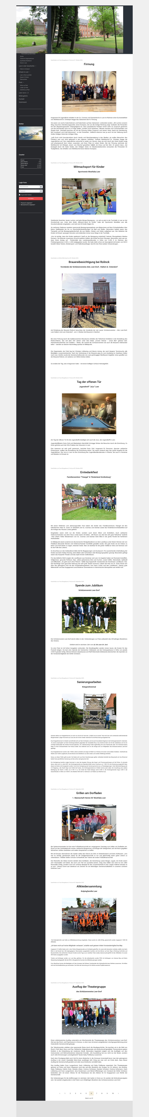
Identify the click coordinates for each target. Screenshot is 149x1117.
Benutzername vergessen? (28, 204)
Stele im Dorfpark (25, 69)
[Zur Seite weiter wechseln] (118, 1093)
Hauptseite (23, 45)
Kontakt (21, 99)
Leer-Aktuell (23, 48)
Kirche (22, 56)
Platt (20, 82)
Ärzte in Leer (23, 63)
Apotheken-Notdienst (26, 60)
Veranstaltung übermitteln (28, 54)
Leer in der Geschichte (26, 66)
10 (113, 1093)
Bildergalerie (23, 96)
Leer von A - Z (23, 93)
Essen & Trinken (24, 77)
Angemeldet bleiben (26, 195)
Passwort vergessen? (26, 203)
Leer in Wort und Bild (25, 75)
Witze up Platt (24, 85)
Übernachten (23, 79)
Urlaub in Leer (24, 72)
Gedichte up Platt (24, 89)
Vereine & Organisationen (27, 58)
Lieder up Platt (24, 87)
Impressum (23, 102)
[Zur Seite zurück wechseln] (60, 1093)
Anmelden (31, 198)
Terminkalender (24, 51)
